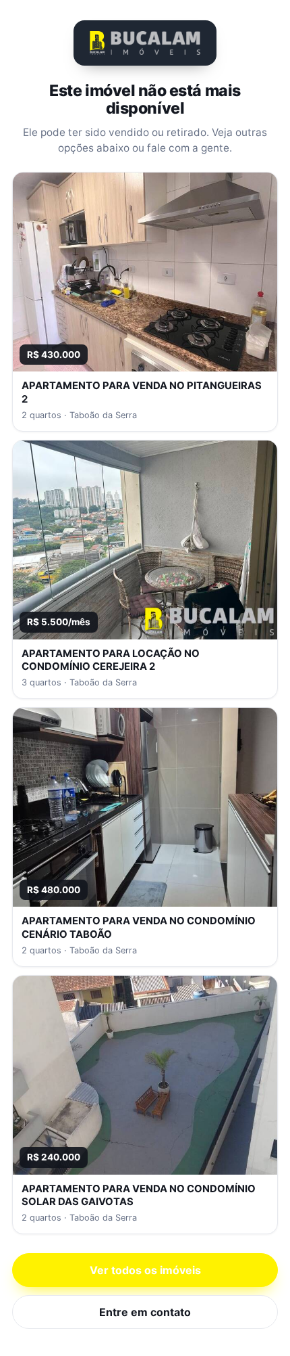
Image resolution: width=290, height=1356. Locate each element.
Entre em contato (145, 1312)
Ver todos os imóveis (145, 1270)
